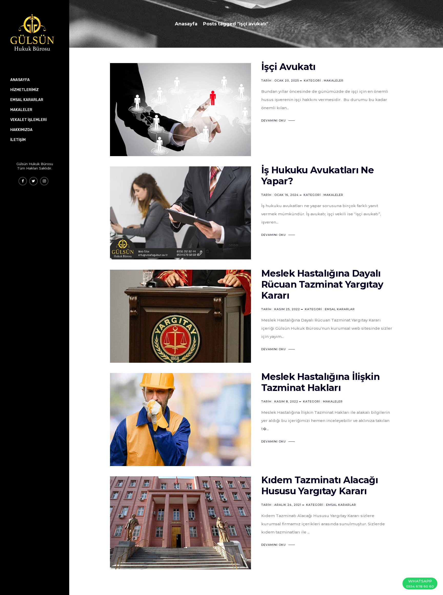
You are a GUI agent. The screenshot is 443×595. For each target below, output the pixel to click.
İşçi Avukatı (288, 66)
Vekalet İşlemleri (28, 120)
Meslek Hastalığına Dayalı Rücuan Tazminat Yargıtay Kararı (322, 284)
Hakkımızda (21, 130)
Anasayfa (186, 24)
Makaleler (334, 80)
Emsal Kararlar (340, 309)
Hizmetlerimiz (24, 90)
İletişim (18, 140)
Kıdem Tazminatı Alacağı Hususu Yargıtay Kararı (319, 485)
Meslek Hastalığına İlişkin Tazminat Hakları (320, 382)
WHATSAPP (420, 583)
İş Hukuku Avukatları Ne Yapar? (317, 175)
